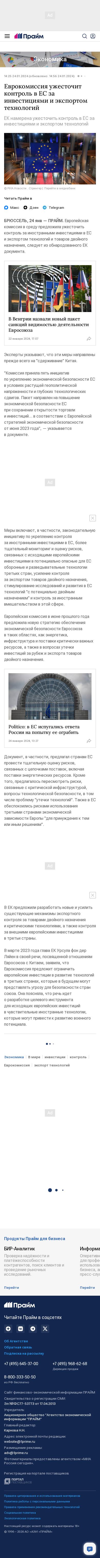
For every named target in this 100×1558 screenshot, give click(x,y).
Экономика (50, 59)
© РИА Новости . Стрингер (23, 188)
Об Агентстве (16, 1341)
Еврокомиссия (17, 1065)
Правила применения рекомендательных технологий (42, 1507)
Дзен (33, 207)
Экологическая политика (22, 1518)
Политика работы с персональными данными (37, 1501)
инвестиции (55, 1057)
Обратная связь (18, 1347)
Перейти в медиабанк (59, 188)
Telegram (56, 207)
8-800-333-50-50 (20, 1379)
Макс (14, 207)
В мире (34, 1057)
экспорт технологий (52, 1065)
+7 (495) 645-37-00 (21, 1364)
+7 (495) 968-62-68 (70, 1366)
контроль (78, 1057)
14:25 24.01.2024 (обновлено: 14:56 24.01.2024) (39, 76)
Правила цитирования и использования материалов (42, 1496)
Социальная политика (20, 1512)
